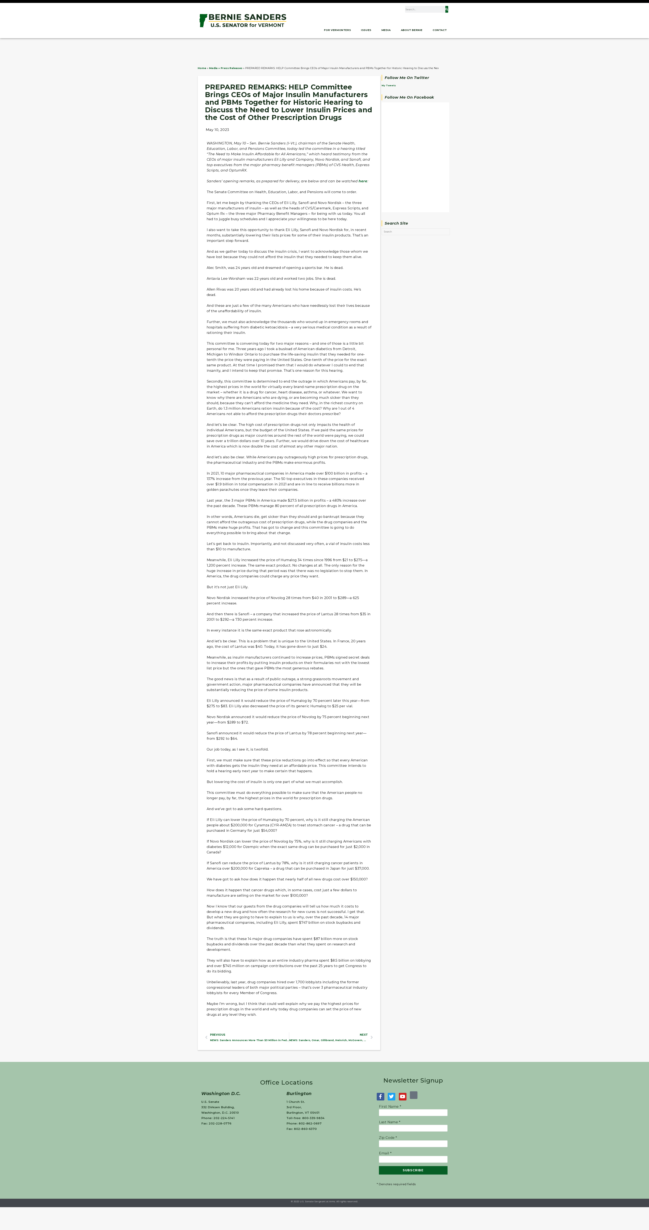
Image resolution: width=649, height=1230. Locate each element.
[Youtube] (402, 1096)
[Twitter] (391, 1096)
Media (386, 30)
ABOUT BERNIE (412, 30)
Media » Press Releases (226, 68)
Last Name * (390, 1122)
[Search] (446, 9)
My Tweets (389, 85)
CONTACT (440, 30)
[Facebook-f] (380, 1096)
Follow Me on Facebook (409, 97)
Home (202, 68)
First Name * (390, 1107)
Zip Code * (388, 1138)
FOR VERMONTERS (337, 30)
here (363, 181)
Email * (385, 1153)
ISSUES (366, 30)
